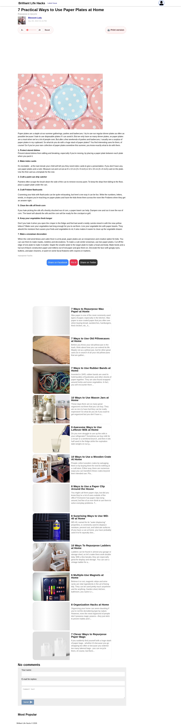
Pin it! (73, 262)
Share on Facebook (57, 262)
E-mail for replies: (29, 679)
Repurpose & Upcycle (27, 14)
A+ (40, 30)
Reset (47, 30)
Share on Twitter (88, 262)
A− (22, 30)
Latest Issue (52, 3)
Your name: (27, 670)
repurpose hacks (25, 256)
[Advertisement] (72, 54)
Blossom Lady (35, 18)
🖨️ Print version (115, 30)
